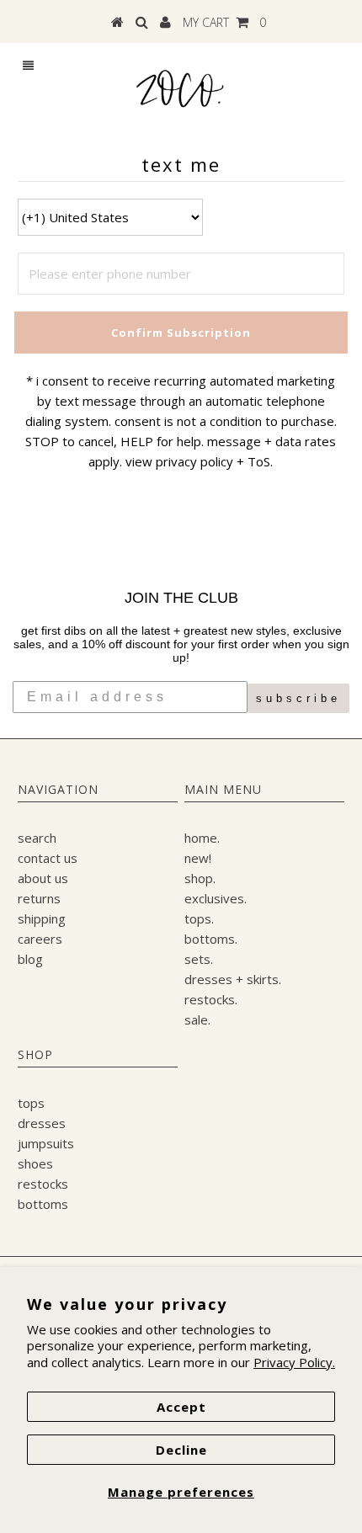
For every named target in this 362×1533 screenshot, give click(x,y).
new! (197, 857)
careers (40, 938)
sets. (198, 958)
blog (30, 958)
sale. (197, 1019)
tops (31, 1102)
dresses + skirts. (232, 979)
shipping (42, 918)
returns (39, 898)
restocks (43, 1183)
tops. (199, 918)
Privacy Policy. (294, 1362)
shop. (200, 878)
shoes (35, 1163)
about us (43, 878)
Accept (181, 1406)
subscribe (298, 698)
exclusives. (215, 898)
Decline (181, 1449)
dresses (42, 1123)
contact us (47, 857)
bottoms (43, 1203)
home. (202, 837)
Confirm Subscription (181, 332)
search (37, 837)
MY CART (224, 22)
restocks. (210, 999)
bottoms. (210, 938)
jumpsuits (46, 1143)
